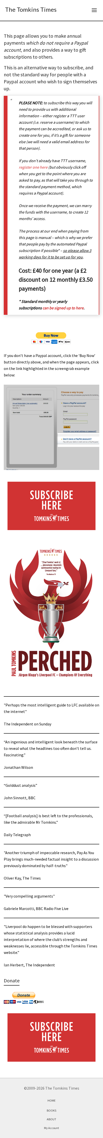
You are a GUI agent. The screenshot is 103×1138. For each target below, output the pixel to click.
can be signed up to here (63, 307)
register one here (33, 167)
